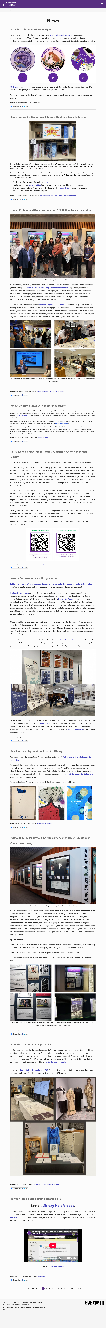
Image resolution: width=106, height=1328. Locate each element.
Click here (14, 87)
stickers (40, 437)
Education (73, 195)
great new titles (35, 185)
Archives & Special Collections (51, 304)
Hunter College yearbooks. (55, 1062)
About (8, 10)
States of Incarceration (19, 593)
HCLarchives (42, 1184)
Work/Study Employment (32, 1302)
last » (79, 1288)
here (46, 182)
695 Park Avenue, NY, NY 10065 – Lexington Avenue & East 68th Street (24, 1308)
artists (53, 823)
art (48, 437)
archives (39, 391)
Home (2, 10)
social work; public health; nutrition (47, 564)
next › (73, 1288)
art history (48, 823)
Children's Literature (64, 195)
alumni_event (55, 1184)
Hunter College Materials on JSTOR (34, 1070)
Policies (4, 1302)
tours (50, 391)
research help (41, 1276)
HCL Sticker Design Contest (61, 35)
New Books (54, 195)
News (13, 10)
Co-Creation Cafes (43, 723)
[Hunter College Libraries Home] (26, 4)
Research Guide (65, 188)
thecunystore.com (61, 423)
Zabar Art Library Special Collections (78, 774)
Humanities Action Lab (67, 599)
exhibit (38, 737)
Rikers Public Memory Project (66, 640)
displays (39, 823)
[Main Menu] (101, 4)
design (45, 437)
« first (27, 1288)
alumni (49, 1184)
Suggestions (15, 1302)
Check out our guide (23, 415)
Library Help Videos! (18, 1217)
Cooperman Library (45, 195)
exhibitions (45, 391)
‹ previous (34, 1288)
